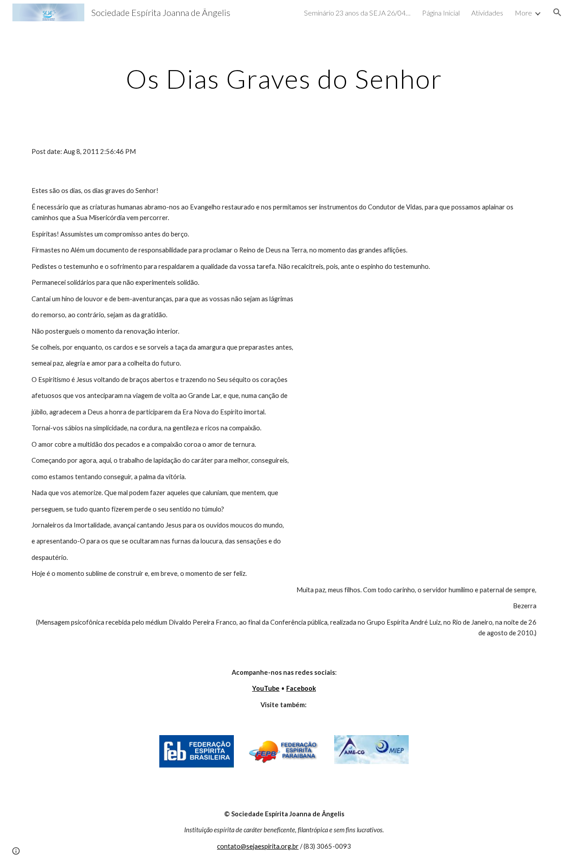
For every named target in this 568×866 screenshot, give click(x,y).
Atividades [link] (487, 12)
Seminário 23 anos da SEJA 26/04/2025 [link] (357, 12)
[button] (557, 12)
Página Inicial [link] (441, 12)
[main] (284, 78)
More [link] (523, 12)
